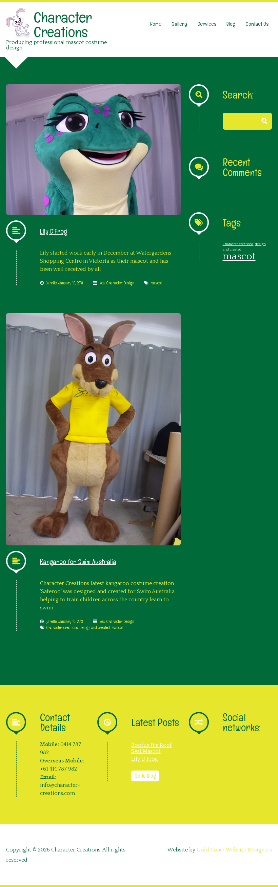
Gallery (179, 23)
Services (206, 23)
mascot (156, 283)
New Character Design (116, 283)
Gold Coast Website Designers (234, 850)
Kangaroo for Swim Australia (78, 561)
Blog (230, 23)
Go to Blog (145, 775)
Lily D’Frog (53, 231)
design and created (95, 627)
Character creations (62, 627)
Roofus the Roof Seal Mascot (151, 748)
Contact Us (257, 23)
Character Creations (63, 25)
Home (155, 23)
